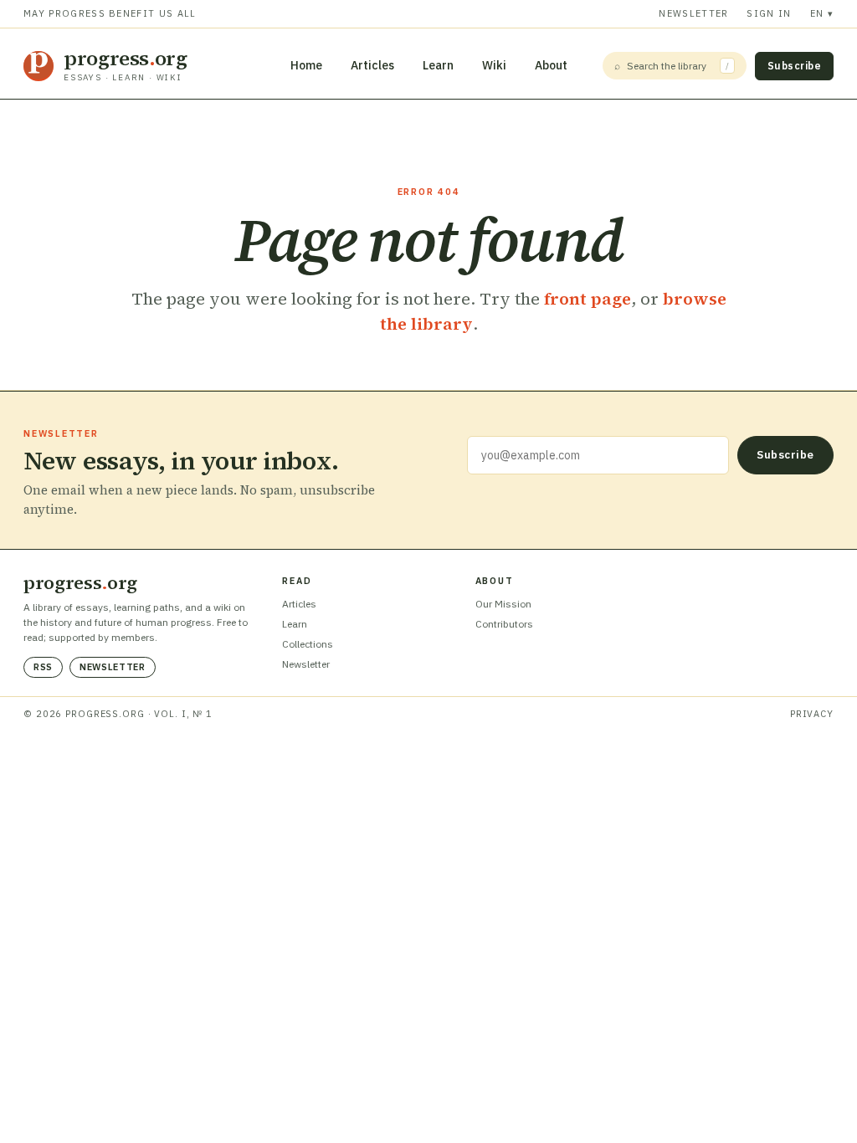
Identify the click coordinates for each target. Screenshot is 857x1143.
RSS (43, 667)
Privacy (812, 714)
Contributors (504, 624)
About (551, 65)
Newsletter (693, 13)
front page (587, 298)
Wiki (494, 65)
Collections (307, 644)
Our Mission (503, 603)
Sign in (769, 13)
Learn (438, 65)
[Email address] (598, 455)
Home (306, 65)
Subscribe (794, 65)
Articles (372, 65)
